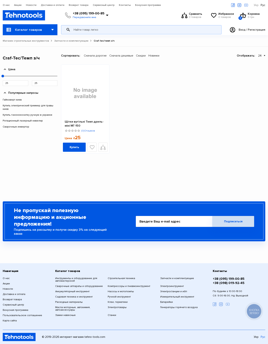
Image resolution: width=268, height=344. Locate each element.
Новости (31, 5)
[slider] (2, 76)
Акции (18, 5)
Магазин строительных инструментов (26, 40)
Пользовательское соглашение (22, 315)
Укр (256, 5)
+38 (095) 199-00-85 (88, 13)
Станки (112, 315)
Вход (242, 30)
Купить (74, 147)
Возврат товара (78, 5)
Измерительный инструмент (177, 296)
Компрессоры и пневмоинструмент (129, 286)
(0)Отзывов (88, 130)
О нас (6, 5)
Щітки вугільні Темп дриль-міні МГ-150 (84, 123)
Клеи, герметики (118, 302)
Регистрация (256, 30)
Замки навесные (65, 315)
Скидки (141, 55)
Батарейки (166, 302)
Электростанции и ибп (173, 291)
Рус (263, 5)
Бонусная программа (148, 5)
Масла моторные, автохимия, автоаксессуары (72, 308)
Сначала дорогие (95, 55)
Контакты (125, 5)
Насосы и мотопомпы (121, 291)
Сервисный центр (103, 5)
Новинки (153, 55)
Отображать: (246, 55)
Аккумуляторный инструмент (72, 291)
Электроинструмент (172, 286)
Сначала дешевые (121, 55)
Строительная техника (121, 278)
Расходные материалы (69, 302)
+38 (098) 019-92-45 (228, 283)
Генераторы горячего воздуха (179, 307)
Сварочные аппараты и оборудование (79, 286)
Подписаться (233, 221)
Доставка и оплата (52, 5)
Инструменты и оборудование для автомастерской (76, 279)
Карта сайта (10, 320)
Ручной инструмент (119, 296)
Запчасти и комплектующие (71, 40)
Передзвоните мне (84, 17)
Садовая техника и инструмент (74, 296)
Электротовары (117, 307)
